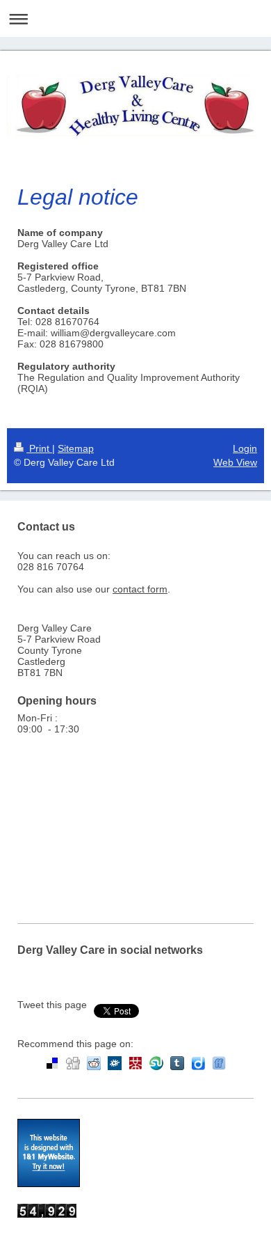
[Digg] (73, 1063)
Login (245, 448)
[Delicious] (52, 1063)
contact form (140, 589)
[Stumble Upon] (156, 1063)
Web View (235, 462)
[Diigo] (198, 1063)
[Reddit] (94, 1063)
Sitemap (76, 448)
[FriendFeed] (219, 1063)
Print (39, 448)
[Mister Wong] (135, 1063)
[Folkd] (115, 1063)
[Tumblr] (177, 1063)
